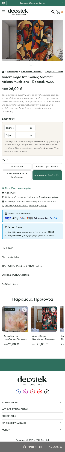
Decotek (45, 440)
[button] (17, 188)
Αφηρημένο (11, 192)
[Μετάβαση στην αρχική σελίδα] (18, 12)
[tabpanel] (32, 40)
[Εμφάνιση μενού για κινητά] (4, 12)
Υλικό (5, 160)
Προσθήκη (34, 447)
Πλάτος (10, 127)
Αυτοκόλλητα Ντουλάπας (31, 71)
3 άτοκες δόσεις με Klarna (32, 2)
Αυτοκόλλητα (12, 71)
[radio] (17, 166)
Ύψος (9, 135)
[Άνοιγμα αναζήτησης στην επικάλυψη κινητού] (53, 11)
